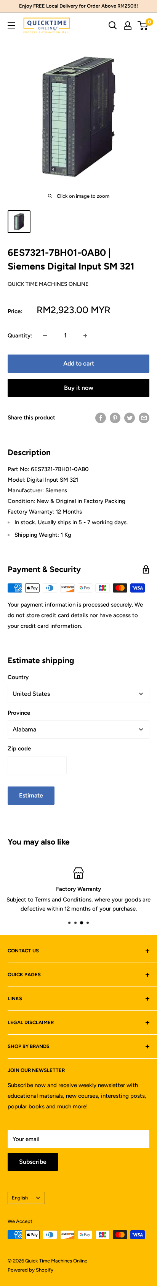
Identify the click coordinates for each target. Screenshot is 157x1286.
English (20, 1198)
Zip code (19, 748)
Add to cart (78, 363)
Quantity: (20, 335)
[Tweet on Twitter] (129, 417)
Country (18, 677)
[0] (143, 25)
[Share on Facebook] (100, 417)
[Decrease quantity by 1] (45, 336)
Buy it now (78, 387)
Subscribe (32, 1161)
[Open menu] (11, 25)
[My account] (127, 25)
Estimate (31, 795)
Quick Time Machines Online (48, 284)
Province (19, 712)
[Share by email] (144, 417)
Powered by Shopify (30, 1270)
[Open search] (113, 25)
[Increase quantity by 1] (85, 336)
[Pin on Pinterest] (115, 417)
